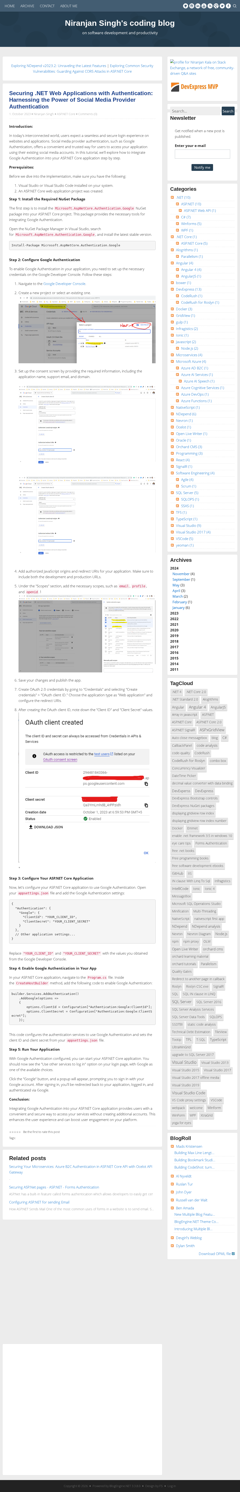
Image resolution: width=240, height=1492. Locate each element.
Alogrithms (187, 249)
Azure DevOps (195, 394)
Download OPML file (215, 1253)
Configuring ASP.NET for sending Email (39, 1202)
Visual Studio (188, 525)
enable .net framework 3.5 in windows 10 (202, 836)
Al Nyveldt (183, 1176)
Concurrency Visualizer (188, 768)
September (181, 579)
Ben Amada (185, 1208)
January (178, 607)
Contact (47, 6)
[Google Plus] (216, 5)
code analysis (207, 745)
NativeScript (188, 407)
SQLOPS (190, 499)
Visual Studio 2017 (193, 532)
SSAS (187, 505)
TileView (221, 1032)
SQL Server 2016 (208, 1002)
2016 (174, 652)
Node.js (189, 348)
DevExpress (188, 289)
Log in (172, 1486)
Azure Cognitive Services (202, 387)
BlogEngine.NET (120, 1486)
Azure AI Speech (199, 381)
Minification (180, 911)
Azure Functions (196, 400)
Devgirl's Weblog (189, 1237)
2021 (174, 624)
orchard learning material (190, 956)
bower (183, 282)
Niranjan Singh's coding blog (120, 23)
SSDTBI (177, 1024)
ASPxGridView (212, 729)
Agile (187, 479)
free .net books (183, 851)
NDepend (186, 414)
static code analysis (202, 1024)
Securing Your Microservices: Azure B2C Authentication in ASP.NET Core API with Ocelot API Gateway (80, 1169)
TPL (189, 1039)
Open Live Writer (191, 433)
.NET (183, 197)
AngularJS (191, 276)
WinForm (178, 1115)
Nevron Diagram (199, 934)
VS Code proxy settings (189, 1100)
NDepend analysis (206, 926)
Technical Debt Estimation (191, 1032)
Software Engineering (195, 473)
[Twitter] (222, 5)
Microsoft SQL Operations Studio (196, 904)
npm (175, 941)
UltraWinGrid (181, 1047)
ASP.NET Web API (200, 210)
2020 (174, 630)
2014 (174, 663)
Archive (27, 6)
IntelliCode (180, 888)
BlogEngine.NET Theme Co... (196, 1221)
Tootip (176, 1040)
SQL (175, 994)
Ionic (182, 335)
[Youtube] (203, 5)
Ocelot (183, 427)
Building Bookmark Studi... (194, 1160)
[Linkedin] (197, 5)
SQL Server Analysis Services (193, 1009)
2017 (174, 647)
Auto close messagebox (189, 738)
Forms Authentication (211, 843)
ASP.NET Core (66, 114)
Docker (184, 309)
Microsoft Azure (191, 361)
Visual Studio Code (188, 1092)
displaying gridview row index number (199, 821)
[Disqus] (82, 1280)
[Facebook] (228, 5)
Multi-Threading (204, 911)
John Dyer (184, 1192)
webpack (178, 1108)
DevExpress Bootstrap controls (195, 798)
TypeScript (186, 519)
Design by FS (154, 1486)
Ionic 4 (210, 889)
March (177, 596)
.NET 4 (176, 692)
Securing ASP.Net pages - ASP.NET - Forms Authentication (54, 1187)
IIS (190, 873)
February (179, 602)
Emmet (192, 828)
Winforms (191, 223)
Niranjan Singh (44, 114)
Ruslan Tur (184, 1184)
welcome (196, 1108)
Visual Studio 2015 (185, 1070)
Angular (184, 263)
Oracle (183, 440)
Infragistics (187, 328)
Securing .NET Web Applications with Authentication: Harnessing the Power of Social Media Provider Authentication (81, 100)
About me (68, 6)
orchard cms (213, 949)
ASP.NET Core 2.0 (208, 722)
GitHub (177, 873)
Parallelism (192, 256)
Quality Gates (182, 971)
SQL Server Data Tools (188, 1017)
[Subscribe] (210, 5)
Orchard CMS (189, 446)
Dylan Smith (185, 1245)
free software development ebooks (197, 866)
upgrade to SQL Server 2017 (193, 1055)
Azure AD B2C (194, 368)
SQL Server (187, 492)
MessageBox (181, 896)
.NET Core (186, 236)
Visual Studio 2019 (185, 1085)
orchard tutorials (184, 964)
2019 (174, 635)
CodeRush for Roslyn (200, 302)
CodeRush (191, 295)
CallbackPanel (182, 745)
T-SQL (200, 1040)
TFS (181, 512)
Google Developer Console (64, 283)
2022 (174, 618)
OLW (206, 941)
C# (186, 217)
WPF (187, 230)
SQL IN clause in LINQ (199, 994)
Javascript (186, 341)
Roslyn (176, 986)
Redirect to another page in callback (198, 979)
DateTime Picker (184, 776)
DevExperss (181, 790)
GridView (185, 315)
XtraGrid (207, 1115)
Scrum (188, 486)
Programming (189, 453)
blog (215, 738)
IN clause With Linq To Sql (191, 881)
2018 (174, 641)
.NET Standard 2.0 (185, 699)
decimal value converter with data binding (202, 783)
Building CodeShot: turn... (194, 1167)
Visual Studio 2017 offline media (195, 1078)
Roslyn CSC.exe (197, 986)
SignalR (184, 466)
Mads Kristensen (189, 1146)
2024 (182, 588)
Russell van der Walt (191, 1200)
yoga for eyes (181, 1123)
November (181, 573)
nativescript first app (209, 919)
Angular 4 (191, 269)
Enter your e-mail (190, 145)
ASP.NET (191, 204)
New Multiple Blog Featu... (194, 1214)
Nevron (184, 420)
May (176, 585)
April (176, 590)
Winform (214, 1107)
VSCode (184, 538)
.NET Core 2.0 (196, 692)
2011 (174, 669)
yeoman (185, 545)
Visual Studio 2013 (215, 1063)
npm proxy (191, 941)
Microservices (189, 354)
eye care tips (181, 843)
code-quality (181, 753)
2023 (174, 613)
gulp (182, 322)
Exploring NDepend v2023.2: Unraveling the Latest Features (58, 65)
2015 (174, 658)
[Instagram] (191, 5)
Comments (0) (87, 114)
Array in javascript (184, 714)
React (183, 459)
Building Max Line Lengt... (194, 1152)
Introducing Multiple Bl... (193, 1228)
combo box (218, 761)
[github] (185, 5)
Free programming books (190, 858)
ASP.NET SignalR (183, 730)
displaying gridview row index (193, 813)
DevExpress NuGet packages (193, 806)
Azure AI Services (197, 374)
